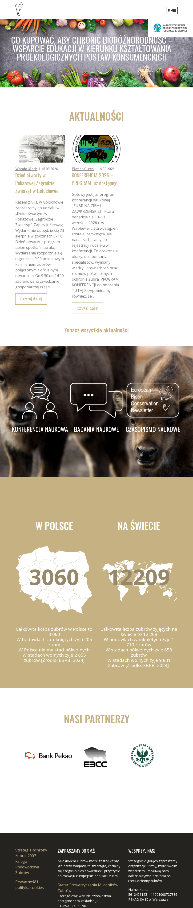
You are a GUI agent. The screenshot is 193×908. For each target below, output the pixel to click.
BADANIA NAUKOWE (96, 429)
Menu (172, 10)
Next (29, 761)
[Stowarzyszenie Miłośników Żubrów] (19, 9)
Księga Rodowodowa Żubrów (27, 867)
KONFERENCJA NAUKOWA (40, 429)
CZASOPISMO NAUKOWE (153, 429)
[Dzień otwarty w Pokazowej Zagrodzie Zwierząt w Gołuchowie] (40, 148)
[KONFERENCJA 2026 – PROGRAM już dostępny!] (96, 148)
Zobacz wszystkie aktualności (96, 330)
